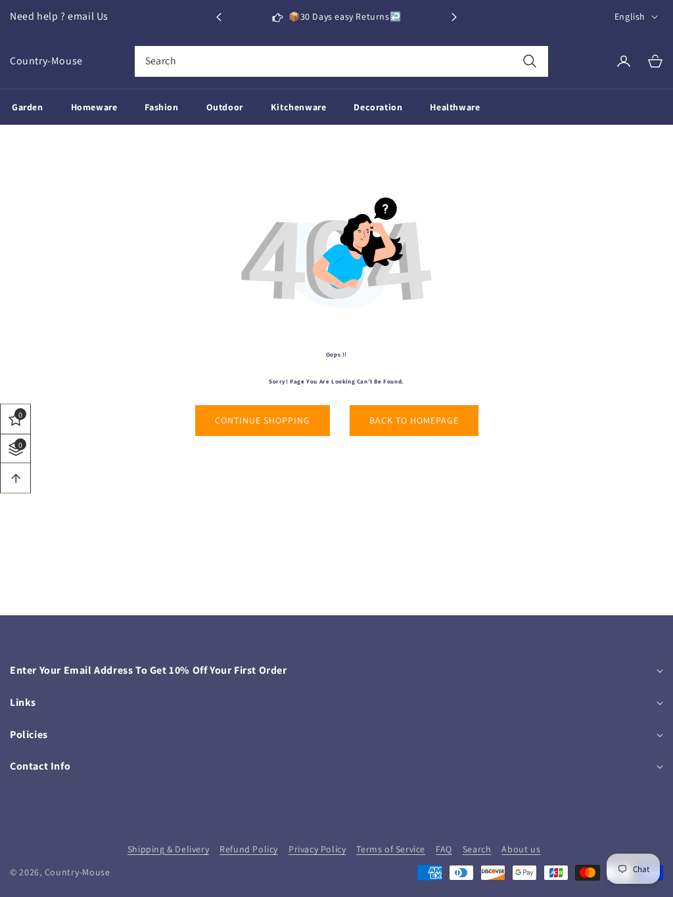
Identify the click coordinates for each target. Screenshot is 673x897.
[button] (454, 17)
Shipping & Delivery (168, 849)
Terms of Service (390, 849)
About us (520, 849)
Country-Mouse (77, 872)
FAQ (444, 849)
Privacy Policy (317, 849)
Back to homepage (414, 420)
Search (477, 849)
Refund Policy (249, 849)
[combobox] (341, 61)
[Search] (529, 61)
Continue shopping (262, 420)
